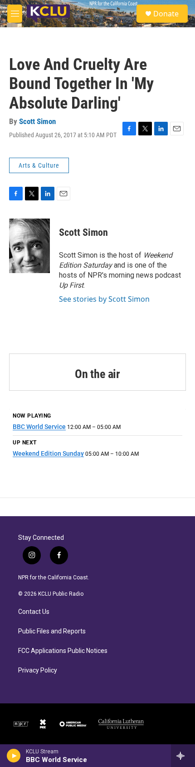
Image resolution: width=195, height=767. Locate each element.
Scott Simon (37, 121)
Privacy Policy (37, 670)
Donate (166, 14)
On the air (97, 374)
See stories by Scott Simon (104, 299)
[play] (14, 755)
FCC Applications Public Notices (62, 650)
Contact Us (33, 611)
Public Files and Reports (52, 631)
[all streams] (183, 755)
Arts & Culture (39, 165)
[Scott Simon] (29, 246)
